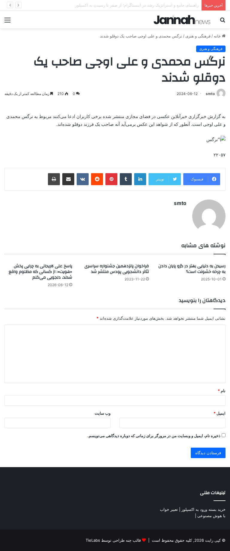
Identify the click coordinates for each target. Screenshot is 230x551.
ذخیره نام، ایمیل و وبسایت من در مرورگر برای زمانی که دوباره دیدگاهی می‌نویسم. (153, 435)
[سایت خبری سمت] (182, 19)
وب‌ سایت (103, 413)
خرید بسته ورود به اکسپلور (203, 509)
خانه (218, 36)
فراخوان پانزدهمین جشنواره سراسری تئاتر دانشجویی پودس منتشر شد (116, 269)
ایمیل (220, 413)
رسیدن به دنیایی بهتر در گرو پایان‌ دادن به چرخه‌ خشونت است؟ (192, 269)
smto (210, 93)
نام (222, 390)
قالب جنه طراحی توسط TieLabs (113, 540)
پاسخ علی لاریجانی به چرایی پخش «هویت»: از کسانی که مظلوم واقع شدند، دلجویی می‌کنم (40, 271)
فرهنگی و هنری (198, 36)
